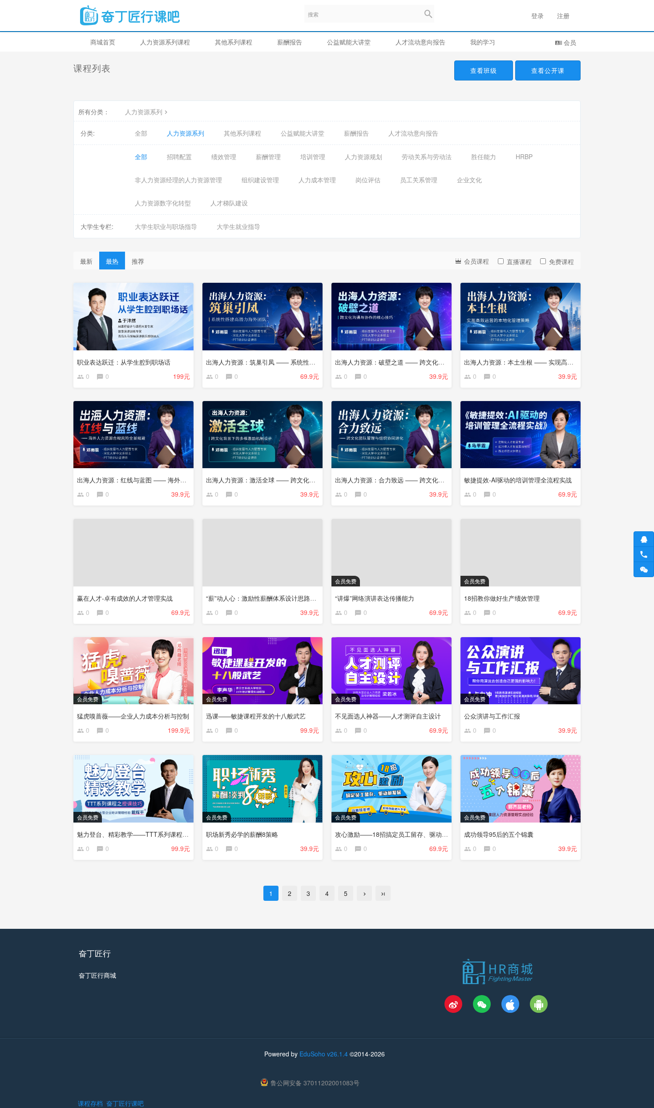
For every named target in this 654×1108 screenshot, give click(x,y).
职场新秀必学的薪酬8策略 (242, 834)
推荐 (138, 261)
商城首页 (102, 41)
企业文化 (469, 179)
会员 (569, 42)
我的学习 (482, 41)
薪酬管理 (268, 156)
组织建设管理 (260, 179)
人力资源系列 (143, 111)
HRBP (524, 156)
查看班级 (483, 70)
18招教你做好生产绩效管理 (502, 598)
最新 (86, 261)
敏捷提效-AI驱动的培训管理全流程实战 (518, 479)
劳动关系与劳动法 (427, 156)
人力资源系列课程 (165, 41)
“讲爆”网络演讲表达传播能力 (374, 598)
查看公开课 (548, 70)
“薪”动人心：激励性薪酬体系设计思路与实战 (267, 598)
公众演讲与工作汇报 (492, 715)
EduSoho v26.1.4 (323, 1053)
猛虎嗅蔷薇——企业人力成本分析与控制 (133, 715)
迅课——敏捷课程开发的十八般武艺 (256, 715)
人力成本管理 (317, 179)
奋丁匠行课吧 (125, 1103)
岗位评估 (367, 179)
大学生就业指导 (238, 226)
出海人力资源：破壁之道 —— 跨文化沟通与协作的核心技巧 (418, 361)
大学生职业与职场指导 (166, 226)
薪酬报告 (289, 41)
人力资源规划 (363, 156)
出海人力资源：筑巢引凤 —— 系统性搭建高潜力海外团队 (285, 361)
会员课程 (475, 261)
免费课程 (561, 261)
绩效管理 (223, 156)
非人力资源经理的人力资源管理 (178, 179)
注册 (563, 15)
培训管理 (312, 156)
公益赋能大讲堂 (349, 41)
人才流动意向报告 (420, 41)
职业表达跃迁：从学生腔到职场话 (123, 361)
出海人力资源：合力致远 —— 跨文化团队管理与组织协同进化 (421, 479)
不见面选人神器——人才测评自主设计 (388, 715)
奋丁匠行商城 (97, 975)
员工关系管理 (418, 179)
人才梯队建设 (229, 202)
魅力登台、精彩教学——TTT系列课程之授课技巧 (145, 834)
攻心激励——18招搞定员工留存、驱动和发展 (397, 834)
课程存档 (90, 1103)
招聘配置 (179, 156)
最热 (112, 261)
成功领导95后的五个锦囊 (498, 834)
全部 (141, 132)
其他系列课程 (233, 41)
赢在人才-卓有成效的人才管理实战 (125, 598)
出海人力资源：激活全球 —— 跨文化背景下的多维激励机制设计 (295, 479)
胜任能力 (483, 156)
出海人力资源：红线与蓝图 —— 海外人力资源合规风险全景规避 (166, 479)
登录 (537, 15)
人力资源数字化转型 (163, 202)
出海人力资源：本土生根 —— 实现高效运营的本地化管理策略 (550, 361)
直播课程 (519, 261)
